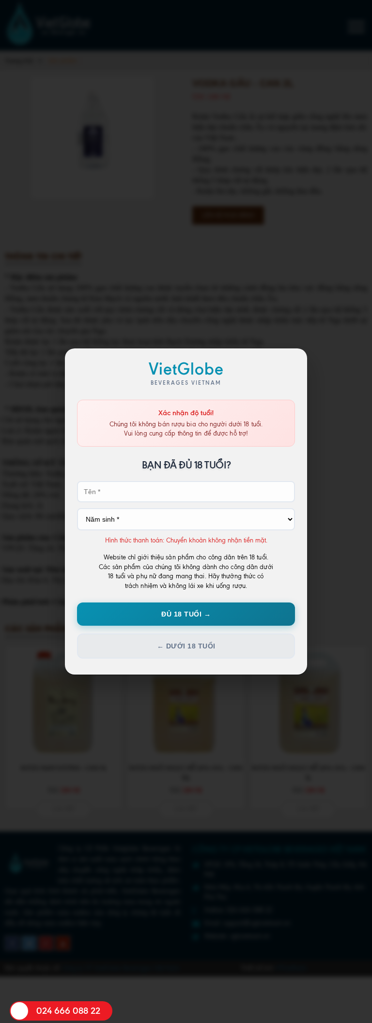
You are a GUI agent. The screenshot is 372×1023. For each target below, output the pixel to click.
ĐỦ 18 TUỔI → (186, 614)
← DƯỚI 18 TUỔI (186, 646)
